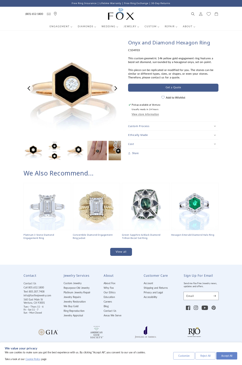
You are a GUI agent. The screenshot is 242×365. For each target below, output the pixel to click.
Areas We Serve (112, 315)
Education (109, 296)
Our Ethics (110, 292)
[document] (72, 88)
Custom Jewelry (72, 283)
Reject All (205, 355)
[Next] (115, 88)
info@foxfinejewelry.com (37, 295)
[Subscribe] (214, 296)
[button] (193, 14)
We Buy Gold (71, 306)
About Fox (109, 283)
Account (148, 283)
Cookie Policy (33, 359)
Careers (108, 301)
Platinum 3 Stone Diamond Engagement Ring (39, 236)
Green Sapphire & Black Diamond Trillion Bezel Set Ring (141, 236)
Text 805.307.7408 (34, 291)
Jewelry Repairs (72, 296)
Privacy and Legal (153, 292)
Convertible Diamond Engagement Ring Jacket (93, 236)
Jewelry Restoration (75, 301)
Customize (184, 355)
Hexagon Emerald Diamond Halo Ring (192, 234)
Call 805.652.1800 (34, 287)
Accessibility (150, 296)
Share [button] (135, 153)
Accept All (226, 355)
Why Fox (109, 287)
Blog (106, 306)
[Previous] (29, 88)
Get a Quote (173, 87)
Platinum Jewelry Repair (77, 292)
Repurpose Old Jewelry (76, 287)
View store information (145, 114)
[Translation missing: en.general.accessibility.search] (49, 14)
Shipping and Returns (156, 287)
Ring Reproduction (74, 310)
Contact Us (30, 283)
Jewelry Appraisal (73, 315)
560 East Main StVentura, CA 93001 (34, 301)
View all (121, 251)
